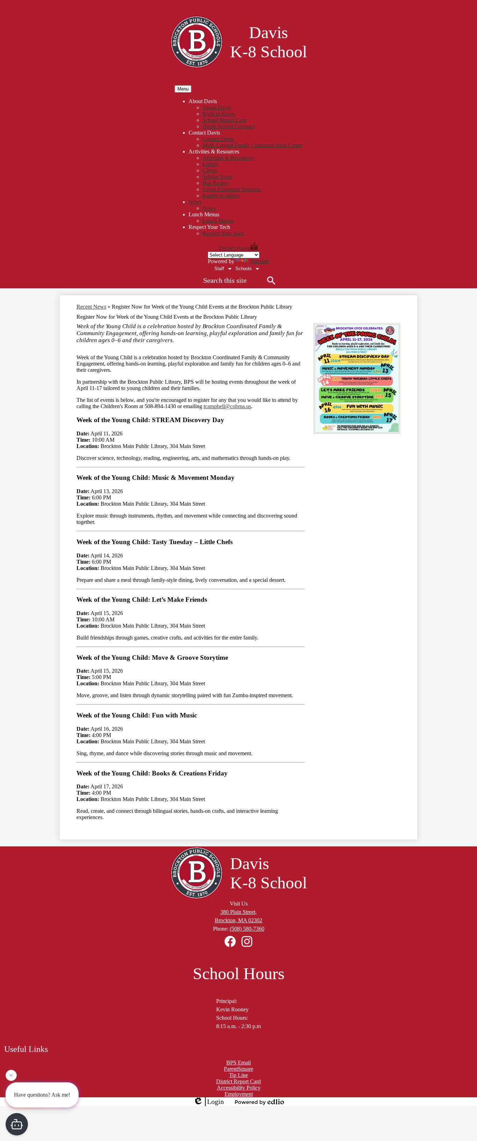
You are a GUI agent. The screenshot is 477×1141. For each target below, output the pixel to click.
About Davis (217, 107)
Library (211, 164)
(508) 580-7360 (247, 929)
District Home (234, 248)
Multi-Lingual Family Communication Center (253, 145)
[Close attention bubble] (11, 1077)
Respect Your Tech (223, 233)
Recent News (91, 307)
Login (215, 1101)
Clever (210, 170)
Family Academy (221, 195)
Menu (183, 89)
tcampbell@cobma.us (227, 406)
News (209, 208)
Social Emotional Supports (232, 189)
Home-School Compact (229, 126)
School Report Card (225, 120)
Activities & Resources (228, 158)
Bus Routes (215, 183)
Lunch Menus (218, 221)
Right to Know (219, 114)
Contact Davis (218, 139)
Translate (260, 261)
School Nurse (218, 177)
